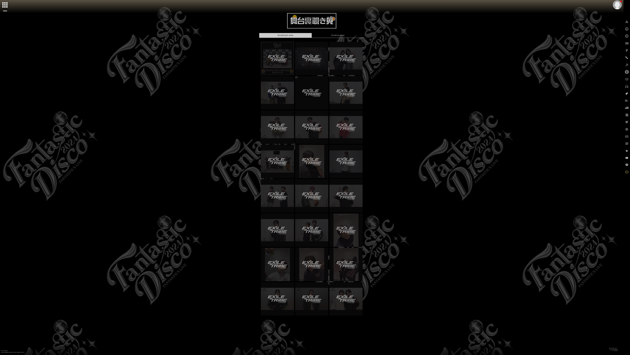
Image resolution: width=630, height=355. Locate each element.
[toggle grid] (5, 5)
